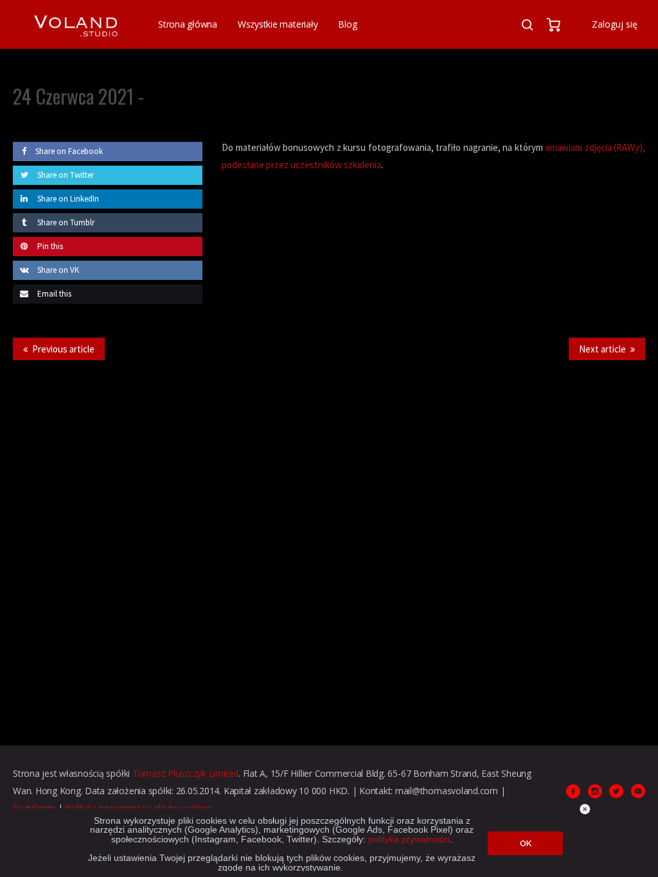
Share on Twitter (64, 174)
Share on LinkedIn (67, 198)
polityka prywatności (409, 839)
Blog (347, 24)
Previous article (63, 349)
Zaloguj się (614, 24)
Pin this (49, 246)
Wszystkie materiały (277, 24)
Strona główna (187, 24)
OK (525, 843)
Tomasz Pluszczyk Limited (185, 773)
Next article (602, 349)
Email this (53, 293)
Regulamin (34, 808)
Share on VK (57, 270)
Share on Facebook (69, 151)
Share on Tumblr (64, 222)
